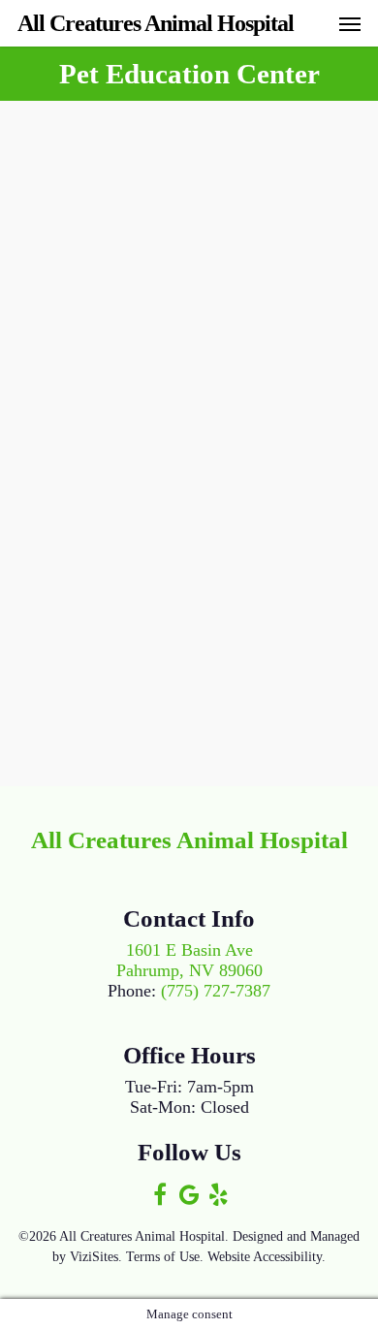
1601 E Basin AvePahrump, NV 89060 (189, 960)
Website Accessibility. (266, 1257)
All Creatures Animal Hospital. (144, 1236)
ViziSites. (96, 1257)
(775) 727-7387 (215, 990)
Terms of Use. (165, 1257)
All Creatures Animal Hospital (155, 23)
